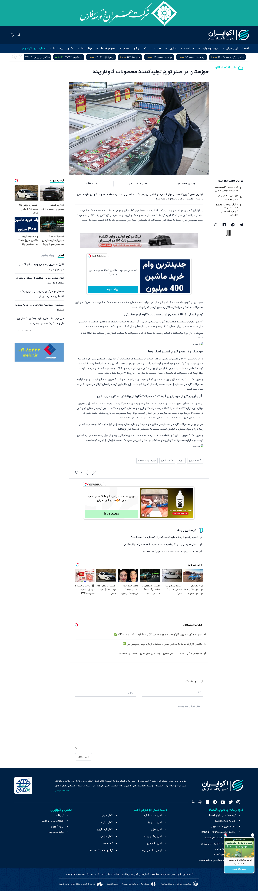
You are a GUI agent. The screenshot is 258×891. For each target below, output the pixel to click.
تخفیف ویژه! (111, 514)
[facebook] (224, 225)
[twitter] (241, 225)
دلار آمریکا (38, 57)
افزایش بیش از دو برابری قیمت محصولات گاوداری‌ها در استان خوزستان (227, 209)
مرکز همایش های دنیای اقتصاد (220, 837)
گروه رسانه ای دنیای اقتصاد (222, 815)
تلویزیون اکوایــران (32, 48)
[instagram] (238, 802)
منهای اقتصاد (107, 48)
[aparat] (200, 802)
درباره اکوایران (57, 826)
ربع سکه (207, 57)
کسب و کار (140, 48)
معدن (126, 48)
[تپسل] (89, 256)
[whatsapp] (215, 225)
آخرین (61, 255)
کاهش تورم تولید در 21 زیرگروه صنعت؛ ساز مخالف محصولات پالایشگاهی (161, 544)
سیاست (189, 48)
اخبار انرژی (156, 829)
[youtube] (222, 802)
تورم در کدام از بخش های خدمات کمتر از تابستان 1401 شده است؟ (164, 537)
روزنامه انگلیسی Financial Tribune (218, 832)
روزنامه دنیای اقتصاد (225, 821)
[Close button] (252, 835)
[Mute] (148, 515)
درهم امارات (147, 57)
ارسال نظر (83, 757)
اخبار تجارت (107, 822)
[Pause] (143, 515)
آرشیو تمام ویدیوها (152, 850)
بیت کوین (116, 57)
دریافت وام (113, 289)
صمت (157, 48)
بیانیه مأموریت (56, 832)
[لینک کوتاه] (93, 473)
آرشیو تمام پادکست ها (101, 850)
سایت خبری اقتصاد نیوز (223, 826)
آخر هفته (108, 843)
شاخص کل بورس (80, 57)
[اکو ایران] (229, 35)
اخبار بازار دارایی (105, 829)
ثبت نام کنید (239, 869)
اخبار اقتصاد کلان (225, 68)
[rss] (193, 802)
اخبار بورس (107, 815)
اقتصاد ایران (195, 460)
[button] (14, 57)
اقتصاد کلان (167, 460)
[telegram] (232, 225)
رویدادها (58, 48)
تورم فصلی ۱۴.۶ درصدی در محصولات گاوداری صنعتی (226, 189)
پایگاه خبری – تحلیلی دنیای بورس (218, 843)
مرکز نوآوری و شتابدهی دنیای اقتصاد (217, 860)
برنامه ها (86, 48)
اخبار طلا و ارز (155, 822)
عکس (70, 48)
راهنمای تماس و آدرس (52, 821)
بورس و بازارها (210, 48)
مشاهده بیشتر (24, 330)
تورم (181, 460)
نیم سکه (240, 57)
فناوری (173, 48)
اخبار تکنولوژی (154, 843)
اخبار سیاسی (106, 836)
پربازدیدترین (47, 255)
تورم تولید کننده (147, 460)
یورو (177, 57)
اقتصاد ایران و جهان (237, 48)
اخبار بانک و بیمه (153, 836)
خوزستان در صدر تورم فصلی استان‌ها (228, 197)
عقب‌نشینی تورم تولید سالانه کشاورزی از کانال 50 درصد (169, 551)
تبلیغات (60, 815)
